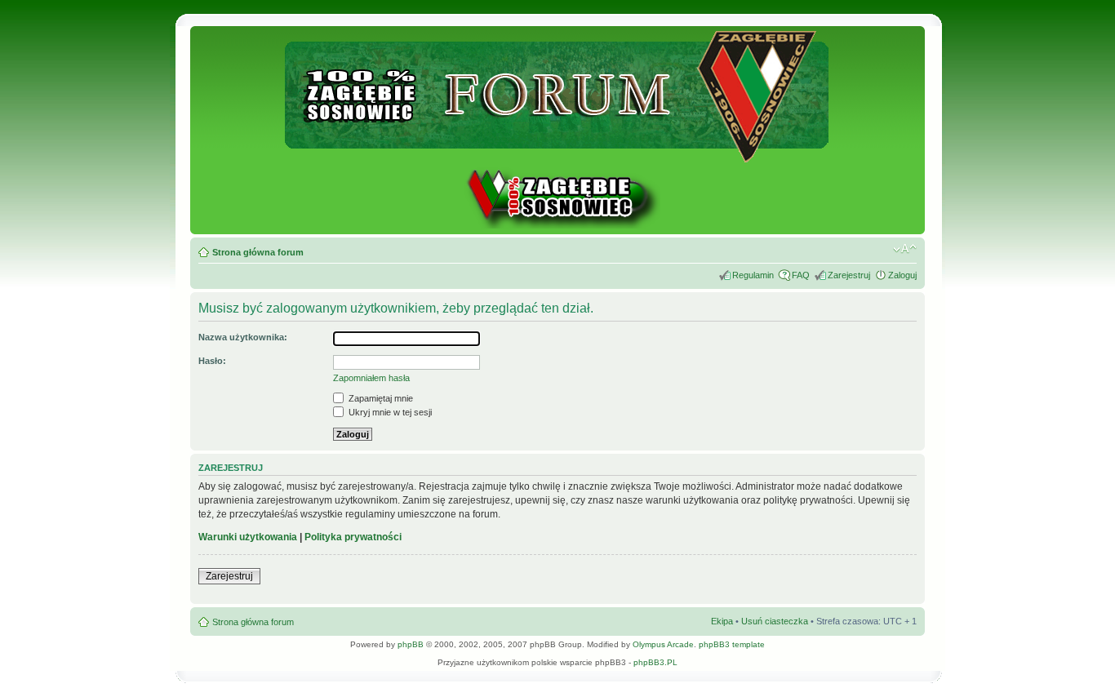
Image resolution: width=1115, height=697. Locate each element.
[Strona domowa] (557, 225)
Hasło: (212, 361)
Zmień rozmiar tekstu (905, 249)
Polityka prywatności (353, 537)
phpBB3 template (732, 644)
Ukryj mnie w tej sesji (389, 412)
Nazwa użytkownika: (242, 337)
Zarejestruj (849, 275)
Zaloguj (902, 275)
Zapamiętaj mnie (379, 398)
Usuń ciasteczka (774, 621)
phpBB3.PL (655, 662)
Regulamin (753, 275)
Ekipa (722, 621)
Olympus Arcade (663, 644)
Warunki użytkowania (247, 537)
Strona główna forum (258, 252)
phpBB (411, 644)
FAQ (801, 275)
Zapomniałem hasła (371, 378)
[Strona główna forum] (558, 155)
